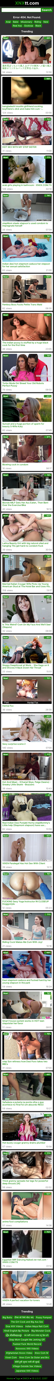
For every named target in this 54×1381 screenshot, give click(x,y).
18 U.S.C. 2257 (39, 1378)
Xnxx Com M (41, 1353)
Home (10, 1378)
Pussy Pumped (43, 1317)
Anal (8, 21)
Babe (15, 21)
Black (38, 25)
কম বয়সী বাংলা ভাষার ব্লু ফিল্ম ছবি (36, 1335)
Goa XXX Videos (14, 1326)
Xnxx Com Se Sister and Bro (34, 1357)
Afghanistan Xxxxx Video (19, 1353)
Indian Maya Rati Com (36, 1326)
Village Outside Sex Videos (27, 1366)
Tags (17, 1378)
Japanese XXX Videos (27, 1370)
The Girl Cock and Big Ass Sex (27, 1322)
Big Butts (7, 1317)
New (45, 21)
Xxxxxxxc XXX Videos (27, 1348)
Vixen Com (11, 1357)
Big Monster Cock (40, 1330)
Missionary (26, 21)
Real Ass (17, 25)
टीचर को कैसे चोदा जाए (24, 1317)
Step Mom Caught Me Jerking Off (27, 1339)
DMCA (26, 1378)
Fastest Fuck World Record (27, 1344)
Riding (37, 21)
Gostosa (28, 25)
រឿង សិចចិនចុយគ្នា (14, 1335)
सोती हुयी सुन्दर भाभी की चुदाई (27, 1361)
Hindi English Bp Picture (16, 1330)
